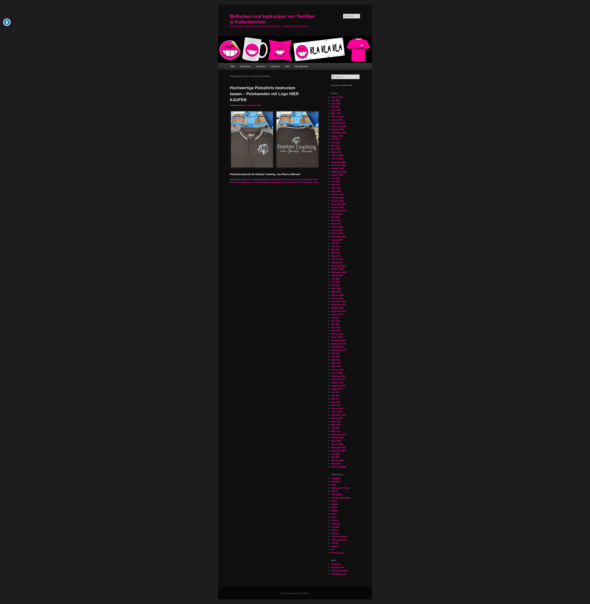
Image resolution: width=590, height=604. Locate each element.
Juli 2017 (335, 392)
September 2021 (338, 236)
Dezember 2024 (338, 161)
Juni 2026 (335, 103)
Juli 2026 (335, 100)
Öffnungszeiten (301, 66)
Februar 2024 (337, 194)
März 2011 (336, 431)
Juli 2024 (335, 178)
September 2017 (338, 385)
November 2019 (338, 304)
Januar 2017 (337, 411)
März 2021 (336, 255)
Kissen (334, 507)
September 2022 (338, 210)
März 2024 (336, 191)
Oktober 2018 (337, 346)
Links (287, 66)
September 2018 (338, 350)
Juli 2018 (335, 353)
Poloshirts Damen (278, 182)
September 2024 (338, 171)
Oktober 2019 (337, 307)
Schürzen (335, 523)
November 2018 (338, 343)
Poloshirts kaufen (311, 182)
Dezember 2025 (338, 122)
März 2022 (336, 223)
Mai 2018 (335, 359)
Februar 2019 (337, 333)
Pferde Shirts (302, 179)
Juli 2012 (335, 427)
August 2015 (337, 418)
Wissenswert (337, 552)
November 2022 (338, 204)
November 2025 (338, 126)
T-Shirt (334, 530)
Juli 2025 (335, 139)
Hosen (334, 500)
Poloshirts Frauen (294, 182)
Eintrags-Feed (337, 567)
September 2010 (338, 434)
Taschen (335, 533)
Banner (334, 491)
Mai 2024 (335, 184)
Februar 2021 (337, 259)
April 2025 (336, 148)
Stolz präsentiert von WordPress (295, 593)
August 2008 (337, 444)
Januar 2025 (337, 158)
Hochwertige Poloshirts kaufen (282, 179)
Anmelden (336, 564)
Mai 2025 (335, 145)
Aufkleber (335, 481)
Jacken (334, 504)
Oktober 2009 (337, 437)
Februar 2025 (337, 155)
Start (233, 66)
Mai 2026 (335, 106)
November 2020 (338, 265)
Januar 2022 (337, 230)
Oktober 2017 (337, 382)
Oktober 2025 (337, 129)
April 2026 (336, 110)
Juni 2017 (335, 395)
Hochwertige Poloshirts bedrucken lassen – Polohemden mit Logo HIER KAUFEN (264, 93)
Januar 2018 (337, 372)
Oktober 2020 (337, 269)
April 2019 (336, 327)
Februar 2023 (337, 200)
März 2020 (336, 291)
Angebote (335, 478)
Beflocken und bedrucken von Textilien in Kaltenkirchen (272, 19)
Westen (334, 546)
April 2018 (336, 363)
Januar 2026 (337, 119)
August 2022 (337, 213)
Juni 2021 (335, 246)
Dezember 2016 (338, 414)
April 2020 (336, 288)
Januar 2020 (337, 298)
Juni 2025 (335, 142)
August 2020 (337, 275)
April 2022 (336, 220)
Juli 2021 (335, 243)
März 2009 (336, 440)
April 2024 (336, 187)
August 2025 (337, 136)
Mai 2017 (335, 398)
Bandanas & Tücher (340, 487)
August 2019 (337, 314)
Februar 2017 (337, 408)
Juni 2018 (335, 356)
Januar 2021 (337, 262)
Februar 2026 (337, 116)
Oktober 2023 (337, 197)
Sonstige (335, 526)
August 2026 (337, 97)
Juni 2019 (335, 320)
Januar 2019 (337, 337)
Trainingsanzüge (339, 539)
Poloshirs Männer (261, 182)
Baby (333, 484)
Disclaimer (260, 66)
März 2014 (336, 421)
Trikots (334, 542)
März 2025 (336, 152)
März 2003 (336, 463)
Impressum (275, 66)
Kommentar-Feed (339, 570)
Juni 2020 (335, 281)
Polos (248, 179)
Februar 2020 (337, 294)
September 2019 (338, 311)
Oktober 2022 (337, 207)
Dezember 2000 (338, 466)
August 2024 (337, 174)
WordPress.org (338, 573)
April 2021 (336, 252)
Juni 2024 (335, 181)
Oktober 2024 (337, 168)
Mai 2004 (335, 457)
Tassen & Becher (339, 536)
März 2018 (336, 366)
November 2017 (338, 379)
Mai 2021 (335, 249)
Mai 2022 (335, 217)
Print (333, 517)
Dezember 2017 (338, 376)
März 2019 (336, 330)
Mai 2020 (335, 285)
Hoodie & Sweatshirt (341, 497)
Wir (332, 549)
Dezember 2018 (338, 340)
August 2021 (337, 239)
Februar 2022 (337, 226)
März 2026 (336, 113)
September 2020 (338, 272)
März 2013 (336, 424)
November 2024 (338, 165)
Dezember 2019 (338, 301)
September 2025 (338, 132)
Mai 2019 (335, 324)
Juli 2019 (335, 317)
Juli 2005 (335, 453)
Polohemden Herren (244, 182)
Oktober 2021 (337, 233)
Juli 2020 (335, 278)
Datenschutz (245, 66)
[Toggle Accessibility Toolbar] (7, 22)
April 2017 (336, 402)
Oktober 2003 (337, 460)
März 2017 (336, 405)
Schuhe (334, 520)
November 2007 (338, 447)
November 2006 (338, 450)
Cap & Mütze (337, 494)
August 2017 (337, 388)
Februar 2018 (337, 369)
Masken (334, 510)
